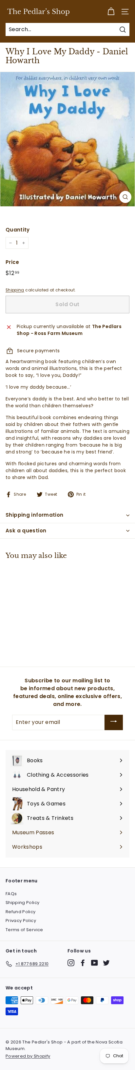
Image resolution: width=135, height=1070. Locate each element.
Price (12, 262)
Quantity (18, 229)
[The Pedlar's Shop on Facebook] (82, 962)
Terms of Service (24, 930)
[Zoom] (125, 197)
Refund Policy (21, 912)
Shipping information (35, 514)
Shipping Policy (22, 902)
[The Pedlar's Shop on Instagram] (71, 962)
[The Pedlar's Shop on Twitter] (106, 962)
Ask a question (26, 530)
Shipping (15, 290)
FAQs (11, 894)
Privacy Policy (21, 920)
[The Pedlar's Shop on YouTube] (94, 962)
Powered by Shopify (28, 1056)
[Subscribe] (114, 722)
